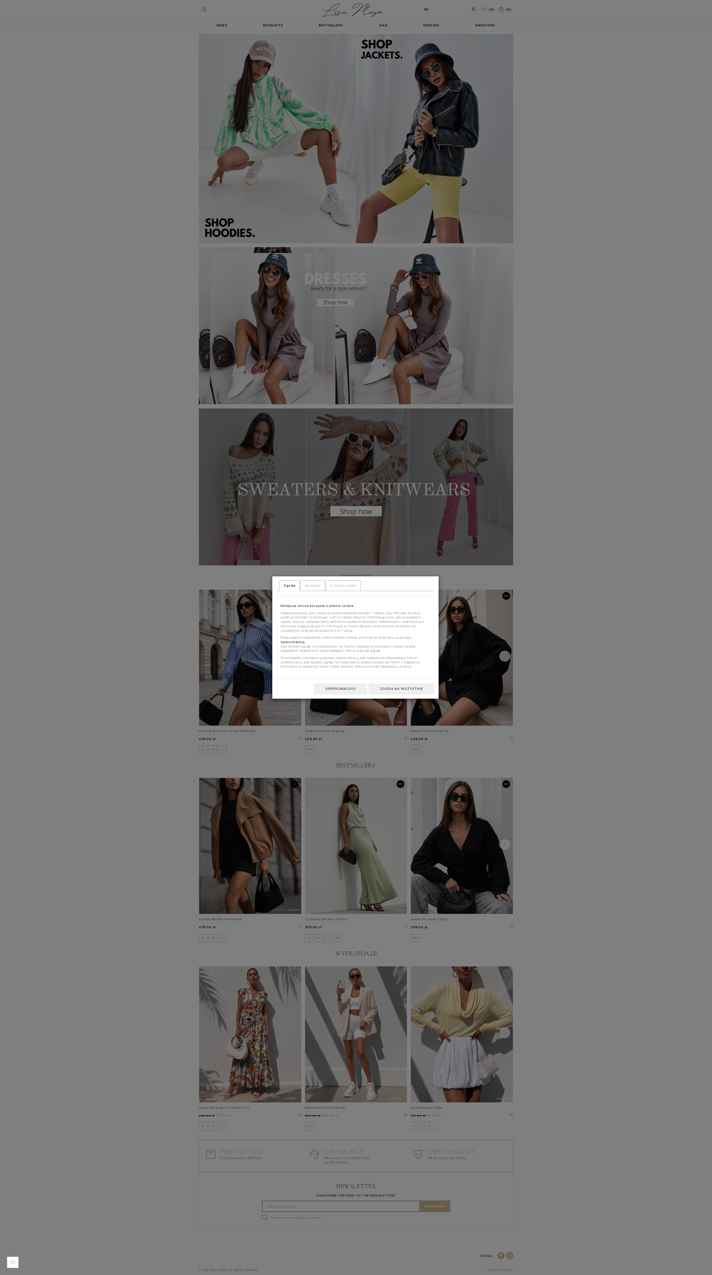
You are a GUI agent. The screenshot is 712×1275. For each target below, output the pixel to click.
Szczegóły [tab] (313, 585)
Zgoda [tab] (289, 585)
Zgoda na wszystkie (401, 689)
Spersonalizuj (340, 689)
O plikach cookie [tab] (343, 585)
